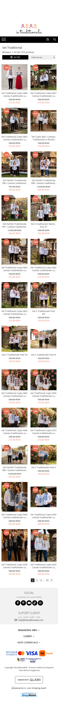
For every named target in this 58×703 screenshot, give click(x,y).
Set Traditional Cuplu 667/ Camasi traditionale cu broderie (43, 94)
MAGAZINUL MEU (28, 630)
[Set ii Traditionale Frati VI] (43, 339)
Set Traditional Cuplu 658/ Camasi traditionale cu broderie (14, 432)
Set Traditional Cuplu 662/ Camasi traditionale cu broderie (43, 269)
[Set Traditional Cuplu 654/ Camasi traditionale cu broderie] (14, 545)
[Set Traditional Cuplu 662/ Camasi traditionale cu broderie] (43, 252)
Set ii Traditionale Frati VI (43, 354)
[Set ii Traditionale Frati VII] (14, 339)
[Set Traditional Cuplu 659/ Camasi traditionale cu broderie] (43, 379)
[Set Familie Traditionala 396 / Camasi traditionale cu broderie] (14, 454)
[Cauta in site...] (54, 39)
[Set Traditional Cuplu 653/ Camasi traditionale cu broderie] (43, 545)
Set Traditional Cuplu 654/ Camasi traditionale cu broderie (14, 566)
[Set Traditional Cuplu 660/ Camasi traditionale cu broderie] (14, 379)
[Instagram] (40, 603)
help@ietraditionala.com (30, 619)
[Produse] (4, 40)
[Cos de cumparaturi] (47, 39)
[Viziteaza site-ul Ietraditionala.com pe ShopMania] (29, 694)
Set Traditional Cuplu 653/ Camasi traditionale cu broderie (43, 566)
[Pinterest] (23, 603)
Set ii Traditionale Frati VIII (43, 312)
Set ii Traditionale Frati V (43, 467)
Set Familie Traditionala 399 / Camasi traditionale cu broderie (14, 182)
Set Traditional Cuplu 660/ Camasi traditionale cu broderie (14, 394)
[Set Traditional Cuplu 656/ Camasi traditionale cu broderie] (14, 496)
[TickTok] (34, 603)
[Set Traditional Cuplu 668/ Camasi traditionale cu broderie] (14, 77)
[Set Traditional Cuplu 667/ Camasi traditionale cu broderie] (43, 77)
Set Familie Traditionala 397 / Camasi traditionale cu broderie (14, 225)
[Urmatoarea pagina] (52, 580)
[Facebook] (17, 603)
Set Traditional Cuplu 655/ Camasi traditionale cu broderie (43, 516)
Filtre (16, 57)
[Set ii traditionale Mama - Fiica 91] (43, 208)
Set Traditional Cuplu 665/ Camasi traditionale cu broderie (14, 138)
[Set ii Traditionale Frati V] (43, 454)
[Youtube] (29, 603)
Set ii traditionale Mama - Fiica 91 (43, 225)
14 (47, 580)
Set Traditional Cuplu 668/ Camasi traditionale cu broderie (14, 94)
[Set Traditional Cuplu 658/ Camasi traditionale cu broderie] (14, 417)
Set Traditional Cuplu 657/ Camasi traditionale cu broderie (43, 432)
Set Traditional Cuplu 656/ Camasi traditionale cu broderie (14, 516)
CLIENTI (27, 636)
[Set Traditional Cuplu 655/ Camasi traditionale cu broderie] (43, 496)
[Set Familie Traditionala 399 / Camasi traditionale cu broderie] (14, 164)
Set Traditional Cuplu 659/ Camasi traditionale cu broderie (43, 394)
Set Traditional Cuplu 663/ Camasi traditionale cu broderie (14, 269)
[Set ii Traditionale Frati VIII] (43, 295)
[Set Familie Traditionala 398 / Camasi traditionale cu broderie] (43, 164)
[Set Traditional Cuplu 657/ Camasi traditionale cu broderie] (43, 417)
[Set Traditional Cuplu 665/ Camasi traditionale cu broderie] (14, 121)
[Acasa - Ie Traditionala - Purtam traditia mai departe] (29, 29)
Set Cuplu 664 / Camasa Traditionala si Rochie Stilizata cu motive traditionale (43, 138)
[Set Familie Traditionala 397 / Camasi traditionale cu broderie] (14, 208)
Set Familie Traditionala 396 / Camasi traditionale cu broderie (14, 469)
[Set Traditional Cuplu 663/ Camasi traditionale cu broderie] (14, 252)
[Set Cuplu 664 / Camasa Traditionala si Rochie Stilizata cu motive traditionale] (43, 121)
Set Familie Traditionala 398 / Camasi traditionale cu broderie (43, 182)
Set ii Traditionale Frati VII (14, 354)
